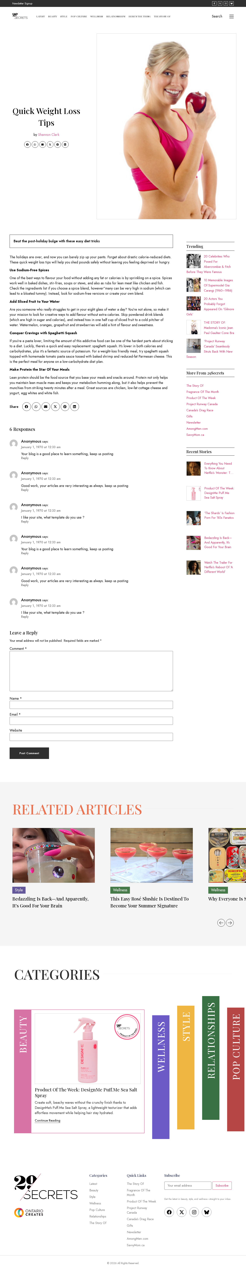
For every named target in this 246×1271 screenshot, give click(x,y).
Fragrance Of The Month (202, 392)
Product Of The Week (201, 398)
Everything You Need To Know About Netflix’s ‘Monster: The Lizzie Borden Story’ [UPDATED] (219, 468)
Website (16, 730)
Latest (40, 16)
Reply (25, 458)
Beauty (52, 16)
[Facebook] (169, 1212)
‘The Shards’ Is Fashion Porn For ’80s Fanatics (219, 515)
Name (16, 698)
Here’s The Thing (140, 16)
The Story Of (162, 16)
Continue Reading (47, 1120)
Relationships (115, 16)
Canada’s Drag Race (199, 410)
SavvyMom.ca (195, 435)
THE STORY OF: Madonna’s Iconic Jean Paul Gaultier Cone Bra (219, 327)
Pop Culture (79, 16)
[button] (27, 144)
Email (15, 714)
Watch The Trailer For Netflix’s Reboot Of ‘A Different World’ (218, 567)
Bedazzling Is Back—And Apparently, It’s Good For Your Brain (218, 542)
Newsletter (193, 422)
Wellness (96, 16)
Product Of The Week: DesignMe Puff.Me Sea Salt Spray (219, 493)
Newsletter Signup (22, 3)
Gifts (189, 416)
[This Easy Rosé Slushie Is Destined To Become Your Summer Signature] (151, 855)
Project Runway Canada (202, 404)
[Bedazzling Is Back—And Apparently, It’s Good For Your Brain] (53, 855)
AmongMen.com (197, 428)
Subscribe (222, 1185)
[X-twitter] (181, 1212)
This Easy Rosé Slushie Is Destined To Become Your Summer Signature (149, 902)
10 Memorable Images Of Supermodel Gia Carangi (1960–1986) (218, 285)
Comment (18, 648)
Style (63, 16)
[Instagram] (194, 1212)
